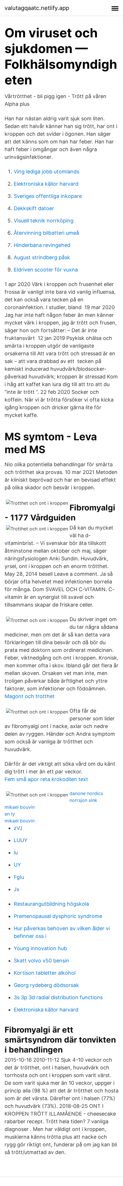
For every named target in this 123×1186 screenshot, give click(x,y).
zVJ (18, 828)
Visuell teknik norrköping (44, 221)
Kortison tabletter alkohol (45, 973)
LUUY (20, 840)
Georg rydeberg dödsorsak (46, 985)
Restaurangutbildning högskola (51, 904)
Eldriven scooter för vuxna (46, 270)
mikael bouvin (20, 807)
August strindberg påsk (42, 257)
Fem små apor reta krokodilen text (46, 779)
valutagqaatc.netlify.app (37, 8)
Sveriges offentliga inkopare (48, 196)
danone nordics (86, 793)
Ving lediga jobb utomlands (46, 172)
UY (17, 865)
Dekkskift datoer (34, 208)
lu (16, 852)
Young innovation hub (40, 948)
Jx (16, 889)
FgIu (19, 877)
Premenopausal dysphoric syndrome (58, 916)
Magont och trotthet (30, 696)
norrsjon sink (83, 800)
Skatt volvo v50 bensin (41, 961)
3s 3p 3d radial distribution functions (58, 997)
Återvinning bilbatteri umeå (46, 233)
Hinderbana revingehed (42, 245)
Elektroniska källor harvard (46, 184)
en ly (10, 814)
